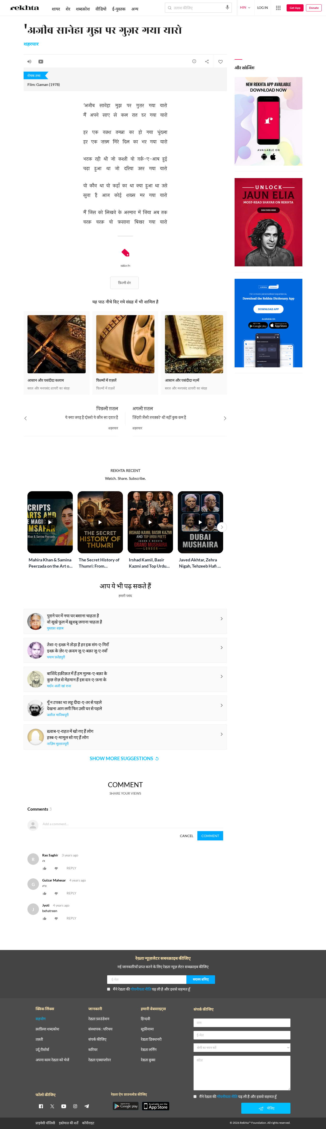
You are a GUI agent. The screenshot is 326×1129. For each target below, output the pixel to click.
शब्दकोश (83, 8)
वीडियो (100, 8)
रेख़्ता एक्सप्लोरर (99, 1060)
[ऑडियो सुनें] (29, 61)
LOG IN (262, 7)
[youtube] (64, 1106)
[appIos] (155, 1106)
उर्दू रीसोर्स (42, 1050)
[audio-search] (227, 7)
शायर (56, 8)
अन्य (134, 8)
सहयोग (41, 1019)
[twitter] (52, 1106)
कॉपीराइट (88, 1123)
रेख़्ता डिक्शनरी (151, 1039)
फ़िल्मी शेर (124, 283)
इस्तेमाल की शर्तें (68, 1123)
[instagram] (75, 1106)
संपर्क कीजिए (97, 1039)
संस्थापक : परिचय (100, 1029)
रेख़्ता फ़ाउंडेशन (98, 1019)
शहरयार (31, 44)
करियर (93, 1050)
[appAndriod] (125, 1106)
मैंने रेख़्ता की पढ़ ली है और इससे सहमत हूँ (151, 989)
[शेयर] (207, 61)
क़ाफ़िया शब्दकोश (47, 1029)
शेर (68, 8)
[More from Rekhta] (278, 7)
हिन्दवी (145, 1019)
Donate (314, 8)
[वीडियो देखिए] (41, 61)
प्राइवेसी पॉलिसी (45, 1123)
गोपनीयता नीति (141, 989)
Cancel (186, 836)
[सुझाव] (194, 61)
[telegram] (86, 1106)
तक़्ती (39, 1039)
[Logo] (25, 8)
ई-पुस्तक (119, 8)
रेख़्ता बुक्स (148, 1060)
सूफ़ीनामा (147, 1029)
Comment (210, 836)
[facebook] (41, 1106)
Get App (295, 8)
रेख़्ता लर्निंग (149, 1050)
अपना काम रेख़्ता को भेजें (52, 1060)
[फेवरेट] (220, 61)
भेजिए (270, 1108)
